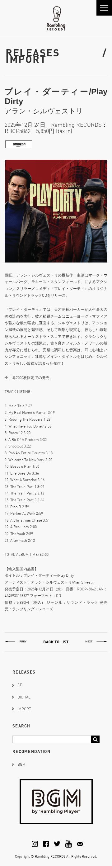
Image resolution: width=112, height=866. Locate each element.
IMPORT (24, 709)
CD (19, 685)
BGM (21, 764)
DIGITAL (23, 697)
